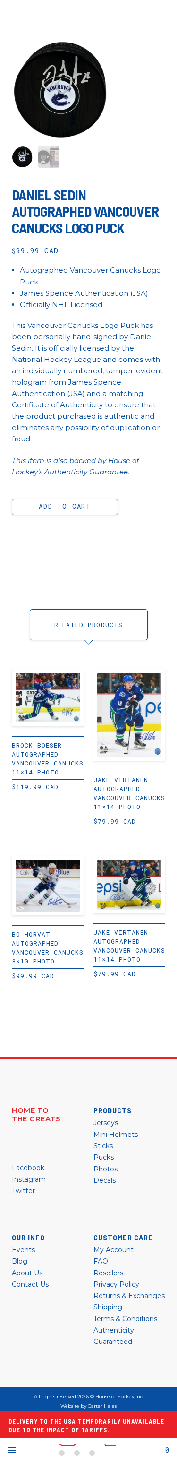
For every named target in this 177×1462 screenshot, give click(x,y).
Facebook (28, 1167)
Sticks (103, 1146)
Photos (105, 1169)
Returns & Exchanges (129, 1295)
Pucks (103, 1157)
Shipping (107, 1307)
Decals (104, 1180)
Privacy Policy (116, 1284)
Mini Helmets (115, 1134)
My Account (113, 1250)
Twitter (23, 1191)
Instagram (29, 1179)
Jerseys (105, 1122)
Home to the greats (36, 1114)
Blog (19, 1261)
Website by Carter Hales (88, 1406)
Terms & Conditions (125, 1319)
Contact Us (30, 1284)
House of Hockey (87, 1450)
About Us (27, 1273)
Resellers (108, 1273)
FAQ (100, 1261)
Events (23, 1250)
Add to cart (65, 506)
